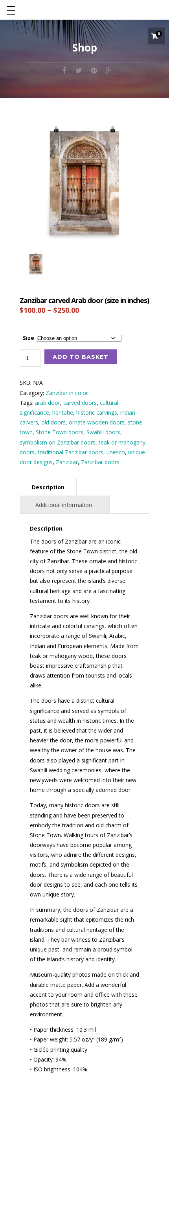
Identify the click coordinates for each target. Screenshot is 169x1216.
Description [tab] (48, 487)
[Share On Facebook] (64, 69)
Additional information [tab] (63, 505)
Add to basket (80, 356)
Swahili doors (103, 432)
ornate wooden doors (97, 422)
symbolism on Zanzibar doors (58, 442)
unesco (116, 452)
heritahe (62, 412)
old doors (53, 422)
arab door (47, 402)
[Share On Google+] (109, 69)
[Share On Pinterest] (94, 69)
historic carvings (96, 412)
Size (28, 338)
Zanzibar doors (100, 462)
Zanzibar (67, 462)
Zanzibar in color (67, 393)
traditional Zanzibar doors (70, 452)
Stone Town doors (59, 432)
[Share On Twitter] (79, 69)
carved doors (80, 402)
